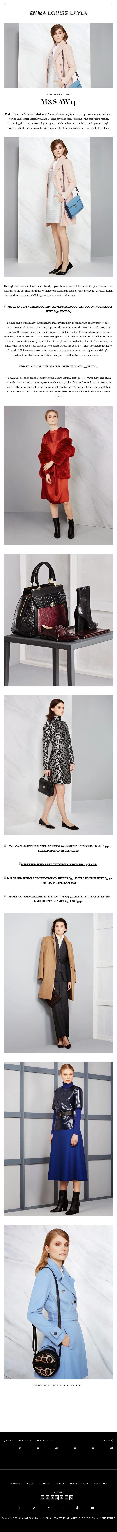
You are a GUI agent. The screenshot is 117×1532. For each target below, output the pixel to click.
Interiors (100, 1483)
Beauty (44, 1483)
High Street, (71, 1385)
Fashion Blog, (58, 1385)
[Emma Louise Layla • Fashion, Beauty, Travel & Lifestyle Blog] (58, 13)
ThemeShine (108, 1518)
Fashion (15, 1483)
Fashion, (47, 1385)
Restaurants (79, 1483)
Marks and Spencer (46, 114)
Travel (30, 1483)
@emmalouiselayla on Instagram (28, 1440)
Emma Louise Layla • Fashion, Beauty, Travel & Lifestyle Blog (55, 1518)
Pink (80, 1385)
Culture (60, 1483)
